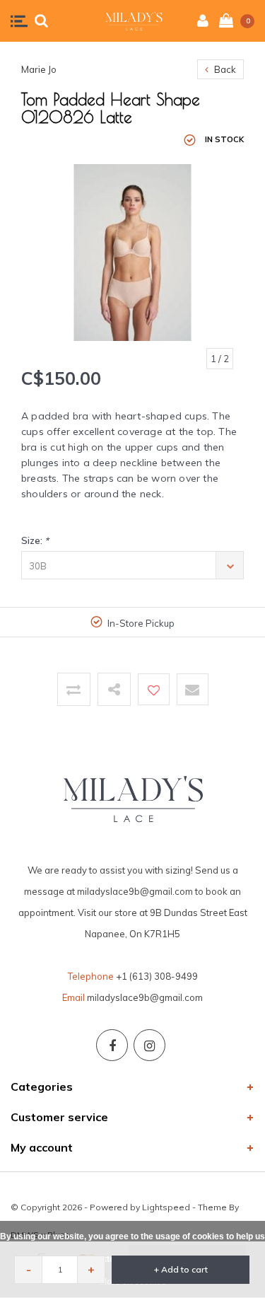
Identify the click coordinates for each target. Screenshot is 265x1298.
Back (224, 69)
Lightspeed (166, 1207)
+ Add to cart (181, 1269)
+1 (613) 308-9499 (157, 976)
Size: (35, 540)
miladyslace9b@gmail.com (145, 997)
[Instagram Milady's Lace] (149, 1045)
